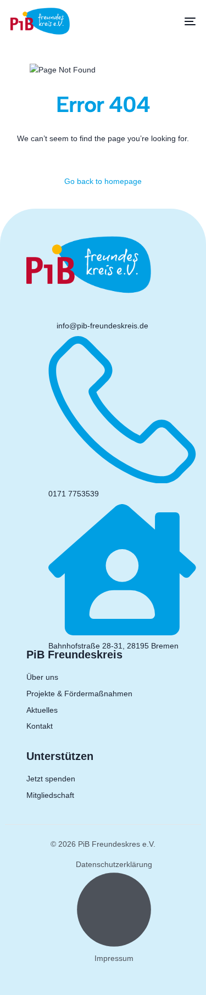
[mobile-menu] (182, 21)
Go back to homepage (103, 181)
